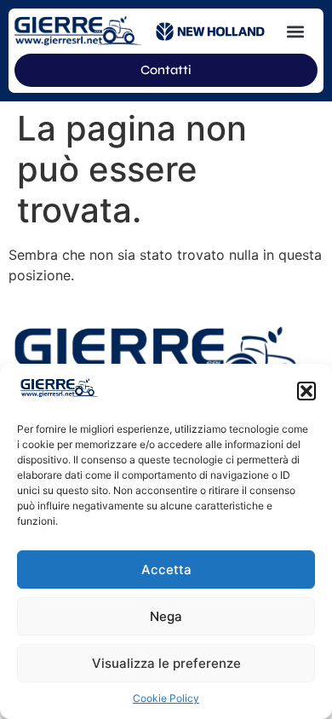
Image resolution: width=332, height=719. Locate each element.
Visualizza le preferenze (166, 663)
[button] (306, 391)
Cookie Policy (166, 698)
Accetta (166, 569)
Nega (166, 616)
